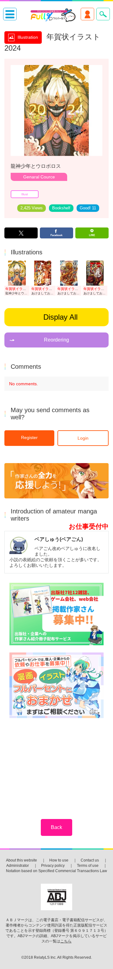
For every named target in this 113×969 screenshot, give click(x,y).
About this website (21, 860)
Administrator (17, 865)
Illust (24, 194)
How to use (58, 860)
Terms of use (88, 865)
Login (83, 438)
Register (29, 437)
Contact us (90, 860)
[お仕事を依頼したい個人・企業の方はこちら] (56, 685)
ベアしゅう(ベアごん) (59, 539)
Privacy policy (53, 865)
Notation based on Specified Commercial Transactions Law (56, 871)
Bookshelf (61, 208)
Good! (88, 208)
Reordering (56, 339)
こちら (66, 941)
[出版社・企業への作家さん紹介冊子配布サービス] (56, 614)
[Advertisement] (56, 764)
